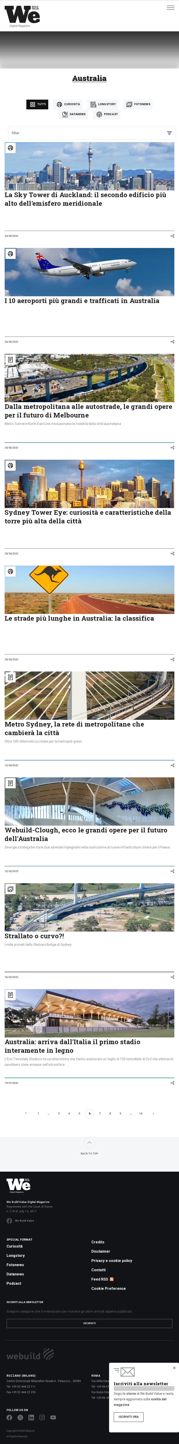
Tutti (41, 104)
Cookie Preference (108, 1288)
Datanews (77, 114)
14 (140, 1113)
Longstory (106, 104)
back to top (89, 1153)
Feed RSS (99, 1279)
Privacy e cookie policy (111, 1260)
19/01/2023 (11, 1083)
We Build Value (24, 1220)
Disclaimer (100, 1251)
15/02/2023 (11, 871)
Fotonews (141, 104)
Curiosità (71, 104)
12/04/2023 (11, 765)
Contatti (98, 1270)
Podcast (110, 114)
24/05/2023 (11, 236)
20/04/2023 (11, 553)
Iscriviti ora (129, 1416)
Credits (97, 1242)
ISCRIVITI (89, 1323)
